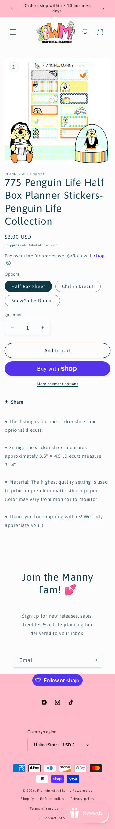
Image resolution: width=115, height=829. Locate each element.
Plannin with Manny (54, 790)
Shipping (12, 245)
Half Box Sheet (28, 286)
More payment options (57, 384)
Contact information (60, 818)
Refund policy (52, 798)
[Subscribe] (95, 660)
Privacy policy (82, 798)
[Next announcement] (103, 8)
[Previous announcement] (12, 8)
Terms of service (44, 808)
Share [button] (17, 402)
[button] (13, 32)
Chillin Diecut (78, 286)
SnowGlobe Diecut (32, 300)
